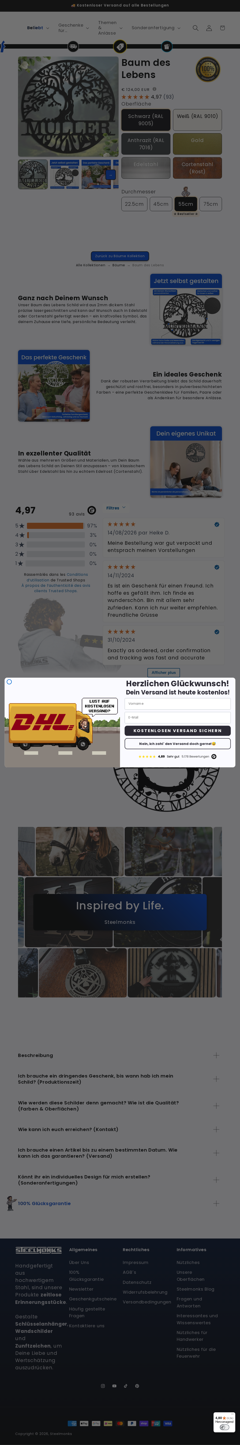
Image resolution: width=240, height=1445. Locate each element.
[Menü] (232, 1415)
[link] (177, 756)
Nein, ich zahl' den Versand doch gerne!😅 (177, 743)
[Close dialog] (9, 682)
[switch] (224, 1427)
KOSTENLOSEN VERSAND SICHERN (178, 730)
